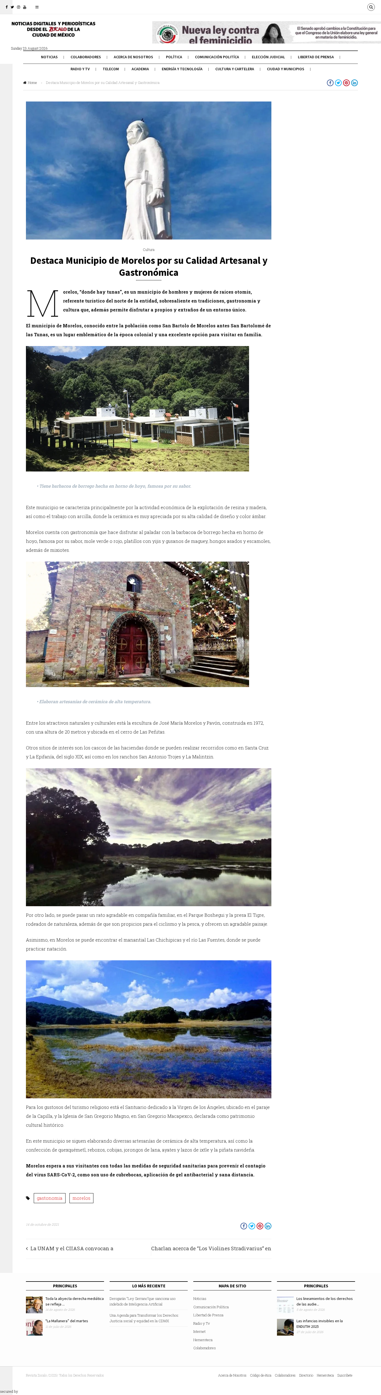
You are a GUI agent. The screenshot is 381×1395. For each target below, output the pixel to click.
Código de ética (260, 1375)
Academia (140, 68)
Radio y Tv (80, 68)
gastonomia (49, 1198)
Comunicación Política (211, 1306)
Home (32, 82)
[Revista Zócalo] (53, 33)
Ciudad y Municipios (285, 68)
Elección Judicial (268, 56)
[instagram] (18, 6)
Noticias (49, 56)
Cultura (149, 249)
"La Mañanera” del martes (66, 1320)
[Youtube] (24, 6)
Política (174, 56)
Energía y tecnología (182, 68)
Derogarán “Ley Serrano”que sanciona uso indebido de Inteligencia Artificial (142, 1301)
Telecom (111, 68)
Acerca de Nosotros (133, 56)
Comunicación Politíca (217, 56)
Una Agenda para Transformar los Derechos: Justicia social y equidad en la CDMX (144, 1318)
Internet (199, 1331)
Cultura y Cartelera (234, 68)
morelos (81, 1198)
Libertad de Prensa (316, 56)
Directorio (306, 1375)
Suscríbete (344, 1375)
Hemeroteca (203, 1339)
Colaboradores (86, 56)
